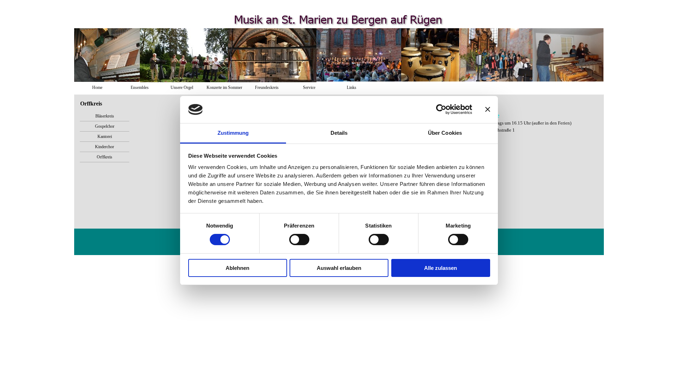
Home (97, 87)
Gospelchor (104, 126)
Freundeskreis (267, 87)
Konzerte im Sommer (224, 87)
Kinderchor (104, 146)
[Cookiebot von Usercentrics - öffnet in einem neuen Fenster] (441, 109)
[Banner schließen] (487, 109)
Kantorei (104, 136)
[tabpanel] (541, 122)
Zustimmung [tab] (233, 133)
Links (351, 87)
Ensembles (140, 87)
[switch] (299, 239)
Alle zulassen (440, 268)
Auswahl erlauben (339, 268)
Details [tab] (339, 133)
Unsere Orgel (182, 87)
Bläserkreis (104, 116)
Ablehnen (237, 268)
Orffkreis (104, 157)
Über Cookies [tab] (445, 133)
